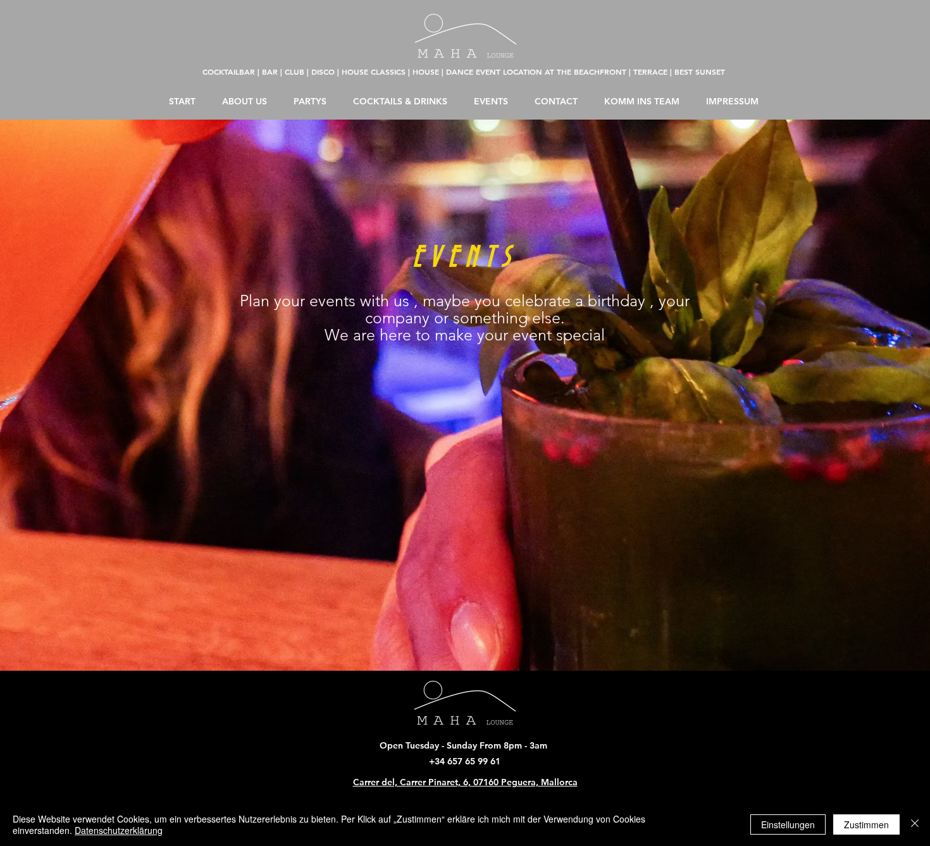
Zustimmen (866, 824)
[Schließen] (914, 824)
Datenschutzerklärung (119, 830)
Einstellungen (788, 824)
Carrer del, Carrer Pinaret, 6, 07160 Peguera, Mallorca (465, 782)
